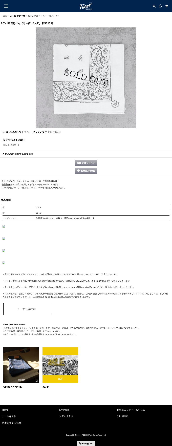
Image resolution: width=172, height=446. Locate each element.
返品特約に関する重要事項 (19, 153)
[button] (86, 171)
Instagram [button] (87, 443)
